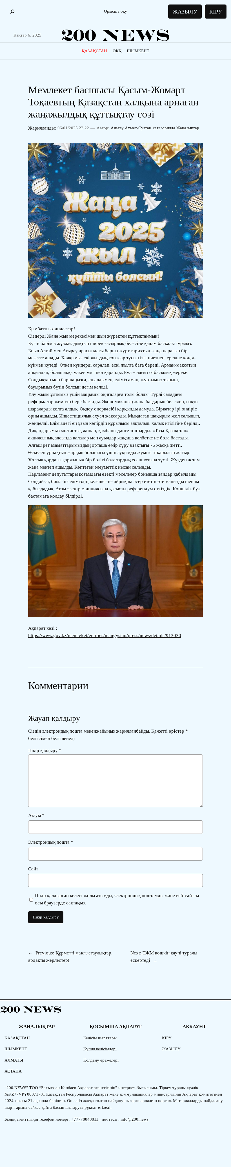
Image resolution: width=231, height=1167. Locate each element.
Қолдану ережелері (101, 1060)
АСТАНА (13, 1071)
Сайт (33, 869)
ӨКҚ (117, 51)
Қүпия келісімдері (100, 1049)
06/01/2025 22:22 (73, 128)
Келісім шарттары (100, 1038)
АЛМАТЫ (14, 1060)
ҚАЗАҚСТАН (94, 51)
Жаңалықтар (187, 128)
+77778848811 (84, 1119)
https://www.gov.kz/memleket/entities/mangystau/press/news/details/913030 (104, 635)
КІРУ (215, 11)
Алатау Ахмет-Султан (131, 128)
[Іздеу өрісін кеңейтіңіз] (12, 12)
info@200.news (134, 1119)
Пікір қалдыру (44, 750)
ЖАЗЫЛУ (185, 11)
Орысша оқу (115, 11)
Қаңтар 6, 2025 (27, 35)
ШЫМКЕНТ (138, 51)
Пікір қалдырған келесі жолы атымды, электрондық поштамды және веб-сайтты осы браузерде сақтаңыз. (117, 899)
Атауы (36, 815)
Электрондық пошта (50, 842)
